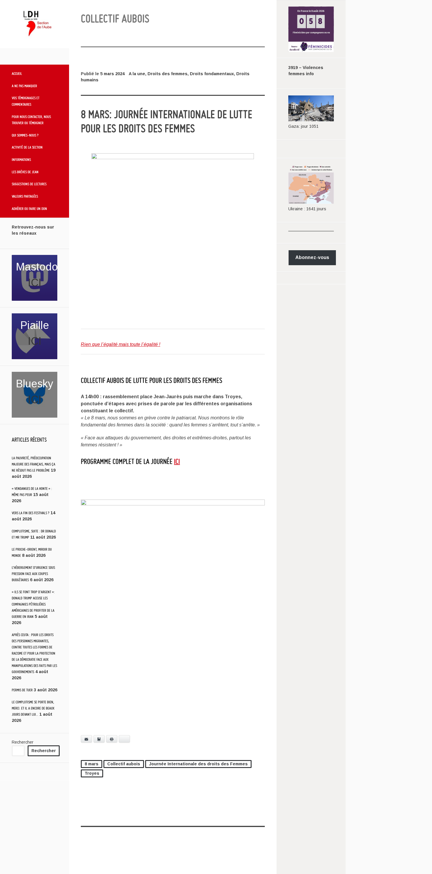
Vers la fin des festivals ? (30, 513)
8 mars (91, 764)
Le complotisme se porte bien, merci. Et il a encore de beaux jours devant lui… (33, 708)
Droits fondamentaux (212, 73)
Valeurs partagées (25, 196)
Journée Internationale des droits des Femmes (198, 764)
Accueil (17, 73)
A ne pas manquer (24, 85)
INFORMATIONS (21, 159)
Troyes (92, 773)
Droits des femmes (167, 73)
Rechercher (23, 742)
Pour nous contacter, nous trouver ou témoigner (31, 119)
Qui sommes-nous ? (25, 135)
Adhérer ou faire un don (29, 208)
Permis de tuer (22, 690)
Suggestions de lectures (29, 183)
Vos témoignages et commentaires (25, 101)
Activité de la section (27, 147)
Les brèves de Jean (25, 171)
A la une (137, 73)
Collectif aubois (123, 764)
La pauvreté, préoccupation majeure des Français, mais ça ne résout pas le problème (33, 464)
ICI (34, 283)
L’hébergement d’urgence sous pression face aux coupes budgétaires (33, 573)
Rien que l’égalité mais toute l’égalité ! (120, 344)
